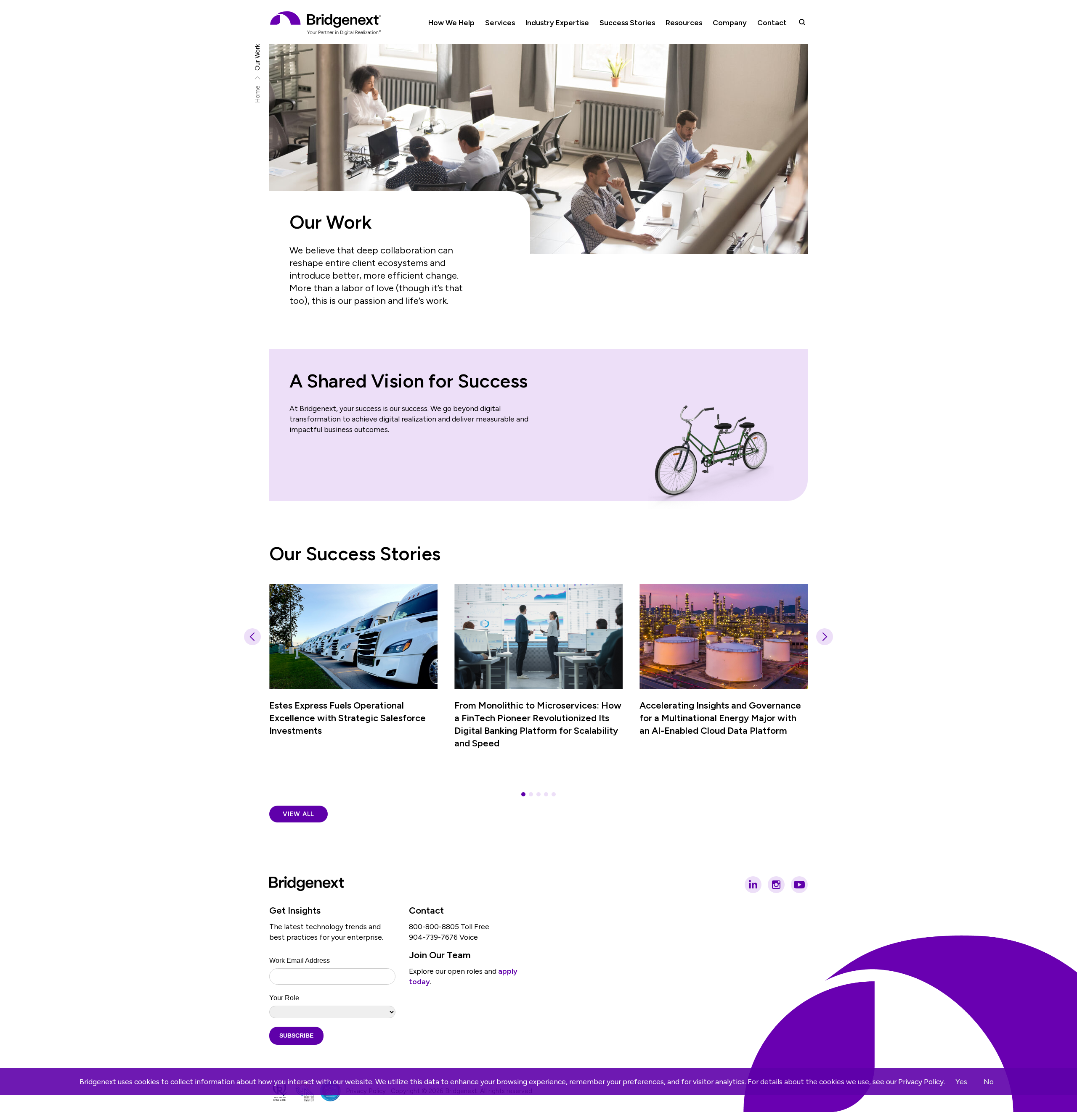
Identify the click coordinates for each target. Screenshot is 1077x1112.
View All (298, 814)
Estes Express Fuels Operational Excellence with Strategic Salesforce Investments (347, 718)
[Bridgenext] (326, 23)
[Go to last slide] (252, 636)
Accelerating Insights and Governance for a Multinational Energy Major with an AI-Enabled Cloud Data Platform (720, 718)
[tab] (523, 794)
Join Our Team (440, 955)
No (989, 1081)
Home (258, 94)
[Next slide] (824, 636)
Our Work (258, 57)
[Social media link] (753, 884)
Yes (961, 1081)
